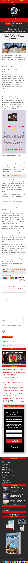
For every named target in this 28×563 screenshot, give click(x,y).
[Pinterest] (6, 278)
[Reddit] (11, 278)
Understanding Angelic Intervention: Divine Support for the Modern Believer (17, 489)
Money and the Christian (7, 475)
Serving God (4, 480)
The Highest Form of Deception (9, 401)
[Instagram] (18, 278)
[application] (14, 357)
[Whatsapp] (8, 278)
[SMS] (20, 562)
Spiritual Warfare (5, 482)
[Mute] (22, 363)
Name (3, 317)
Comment (4, 303)
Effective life (4, 466)
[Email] (13, 278)
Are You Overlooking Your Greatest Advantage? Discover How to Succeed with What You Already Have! (13, 398)
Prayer (3, 477)
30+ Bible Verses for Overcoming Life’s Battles (13, 390)
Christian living (5, 462)
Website (3, 323)
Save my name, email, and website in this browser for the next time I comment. (13, 326)
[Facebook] (3, 562)
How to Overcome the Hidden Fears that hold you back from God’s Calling (17, 502)
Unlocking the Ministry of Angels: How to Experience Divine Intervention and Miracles (17, 495)
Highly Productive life (6, 470)
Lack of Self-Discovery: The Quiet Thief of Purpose (14, 379)
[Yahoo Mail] (16, 278)
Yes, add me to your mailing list (3, 331)
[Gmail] (24, 562)
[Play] (3, 363)
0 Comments (15, 491)
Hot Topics (4, 472)
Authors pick (4, 461)
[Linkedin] (4, 278)
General (3, 467)
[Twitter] (6, 562)
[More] (21, 280)
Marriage (4, 474)
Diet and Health (5, 464)
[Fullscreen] (24, 363)
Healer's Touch (5, 469)
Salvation (4, 479)
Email (3, 320)
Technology (4, 483)
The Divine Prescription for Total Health (17, 286)
